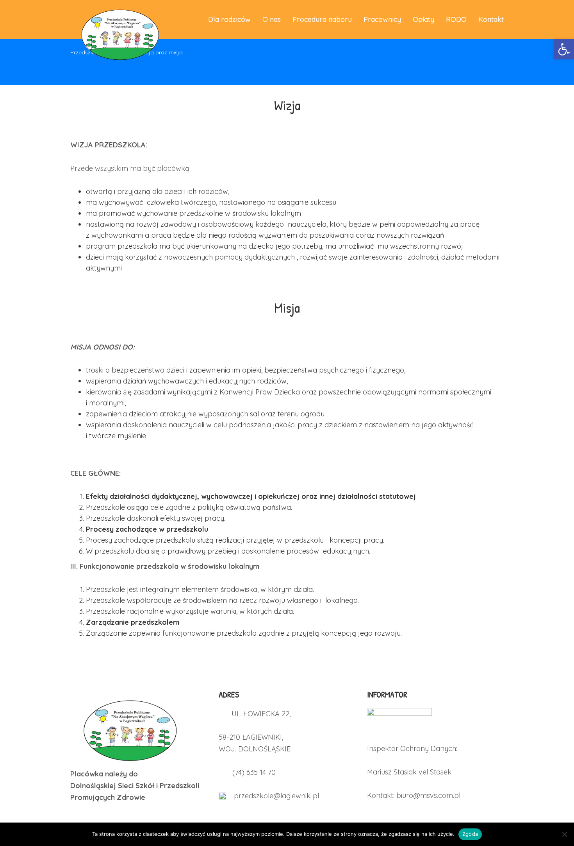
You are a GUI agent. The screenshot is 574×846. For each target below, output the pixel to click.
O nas (271, 19)
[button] (564, 49)
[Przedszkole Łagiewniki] (119, 19)
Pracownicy (382, 19)
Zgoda (470, 834)
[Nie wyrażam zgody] (564, 834)
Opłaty (423, 19)
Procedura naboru (322, 19)
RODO (456, 19)
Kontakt (491, 19)
